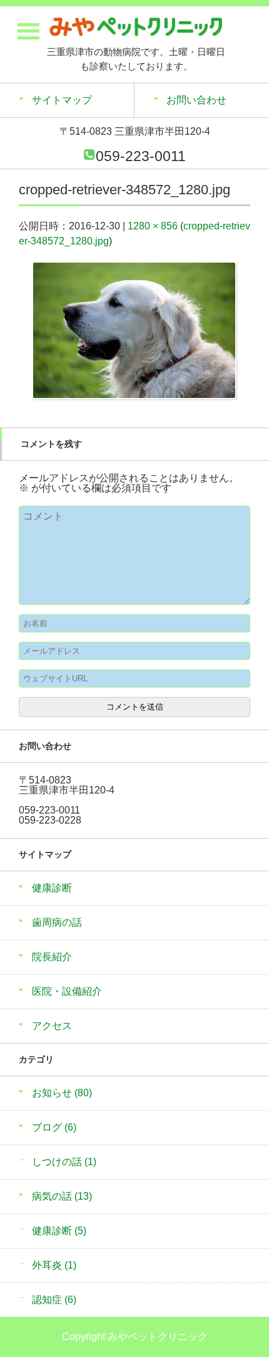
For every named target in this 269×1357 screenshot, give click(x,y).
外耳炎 (54, 1265)
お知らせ (62, 1092)
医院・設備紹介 (67, 991)
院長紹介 (52, 956)
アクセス (52, 1025)
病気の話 (62, 1196)
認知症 (54, 1299)
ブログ (54, 1127)
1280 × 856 (153, 226)
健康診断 (52, 888)
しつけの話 (64, 1161)
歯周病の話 (57, 922)
